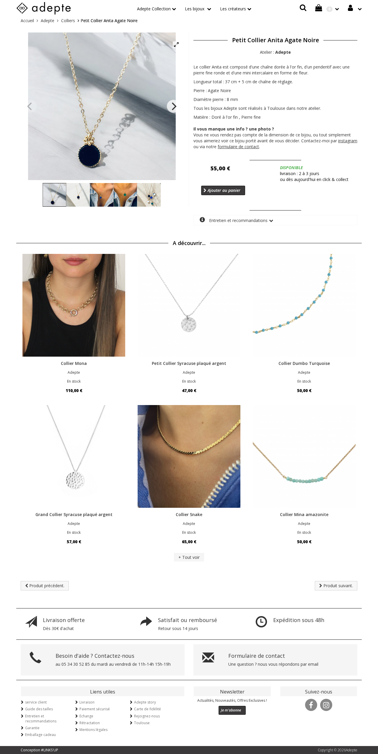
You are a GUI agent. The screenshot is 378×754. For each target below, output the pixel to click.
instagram (347, 140)
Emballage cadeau (40, 734)
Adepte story (145, 702)
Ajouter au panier (223, 190)
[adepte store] (43, 7)
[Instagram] (326, 704)
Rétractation (89, 722)
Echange (86, 716)
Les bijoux (195, 9)
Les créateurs (233, 9)
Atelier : (275, 52)
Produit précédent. (46, 585)
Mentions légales (93, 729)
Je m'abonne (231, 710)
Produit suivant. (337, 585)
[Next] (173, 106)
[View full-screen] (176, 44)
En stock (74, 381)
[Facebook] (311, 704)
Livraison (86, 702)
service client (36, 702)
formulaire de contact (238, 146)
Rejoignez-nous (147, 716)
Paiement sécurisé (94, 708)
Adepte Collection (154, 9)
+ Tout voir (189, 557)
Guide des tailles (39, 708)
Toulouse (142, 722)
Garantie (32, 727)
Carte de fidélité (147, 708)
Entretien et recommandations (238, 220)
